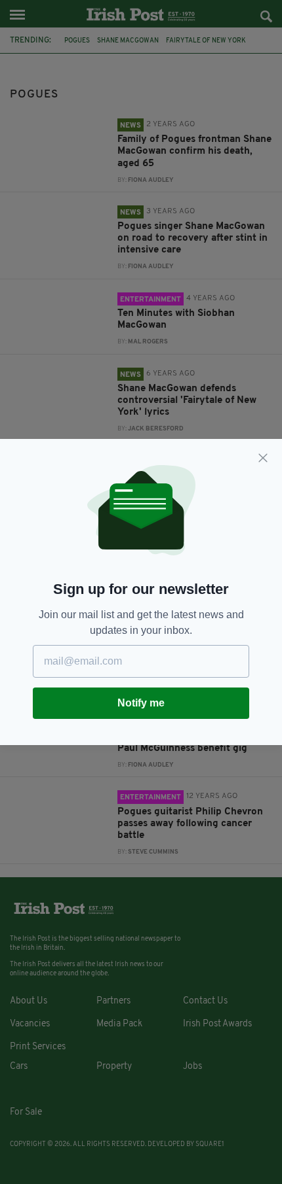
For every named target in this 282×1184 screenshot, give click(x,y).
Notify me (141, 702)
